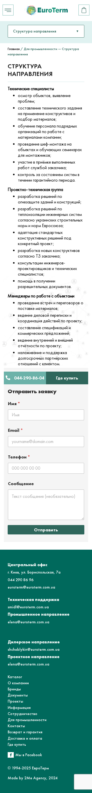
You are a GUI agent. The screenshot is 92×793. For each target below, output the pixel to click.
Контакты (16, 725)
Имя (14, 403)
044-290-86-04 (29, 378)
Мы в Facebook (28, 754)
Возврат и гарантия (25, 732)
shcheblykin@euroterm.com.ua (34, 649)
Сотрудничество (22, 713)
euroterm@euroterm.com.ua (31, 587)
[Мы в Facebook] (11, 755)
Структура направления (34, 31)
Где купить (17, 744)
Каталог (15, 676)
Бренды (14, 689)
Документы (18, 695)
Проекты (15, 701)
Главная (14, 48)
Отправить (46, 530)
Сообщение (21, 483)
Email (15, 430)
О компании (18, 683)
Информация (19, 707)
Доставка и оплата (25, 738)
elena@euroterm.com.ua (28, 622)
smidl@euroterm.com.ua (28, 607)
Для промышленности (27, 719)
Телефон (19, 457)
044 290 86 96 (20, 579)
